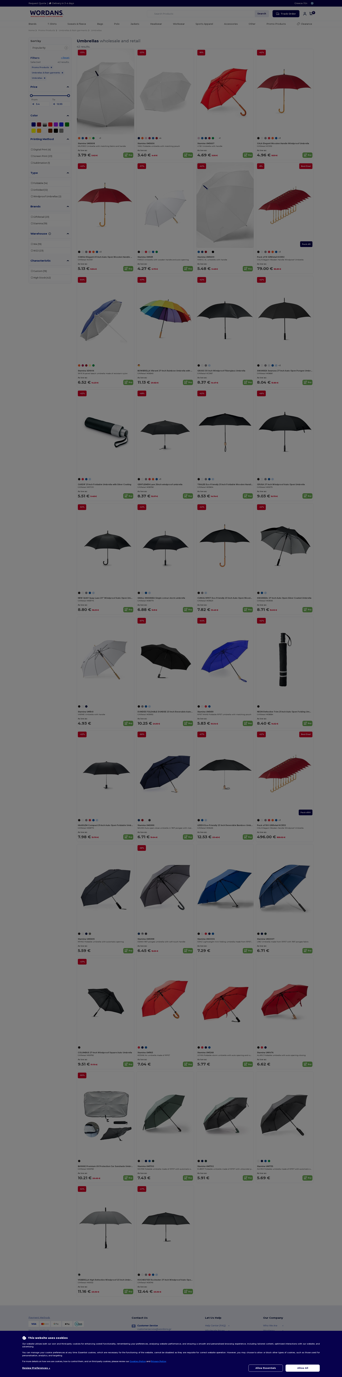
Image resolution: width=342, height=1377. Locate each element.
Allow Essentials (265, 1368)
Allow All (302, 1368)
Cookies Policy (138, 1361)
